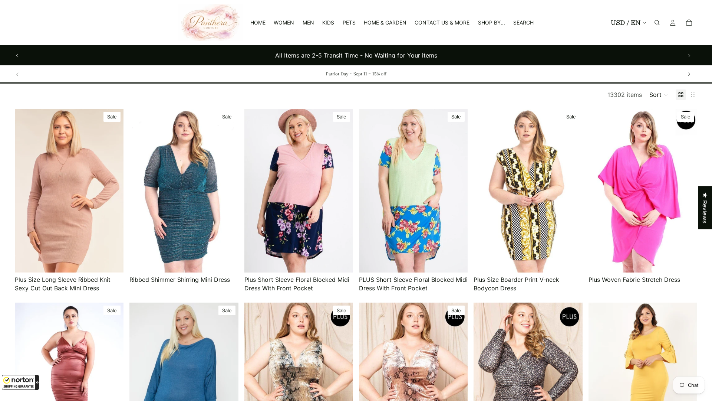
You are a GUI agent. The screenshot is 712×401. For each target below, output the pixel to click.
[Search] (657, 22)
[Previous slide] (17, 55)
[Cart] (689, 22)
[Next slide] (689, 55)
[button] (20, 382)
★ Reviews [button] (705, 207)
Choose (118, 261)
